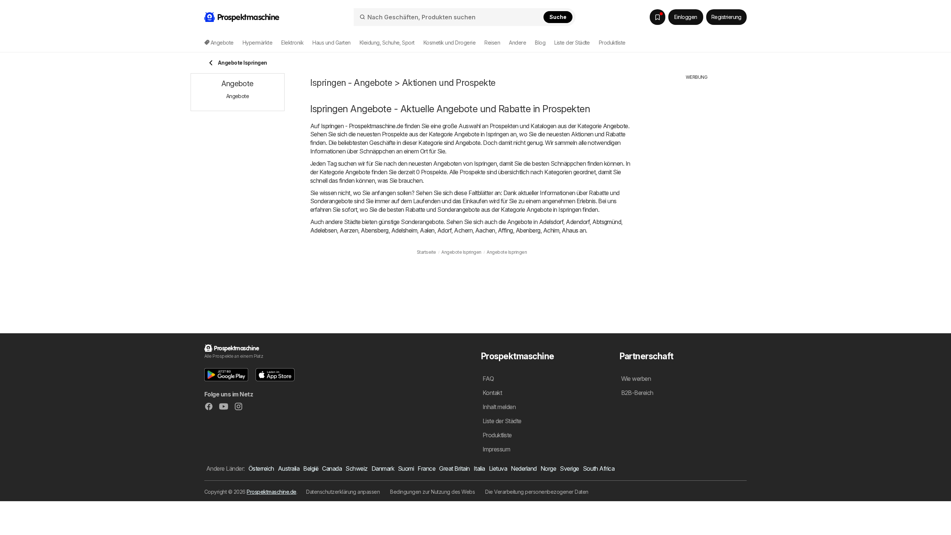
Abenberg (528, 230)
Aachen (485, 230)
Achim (551, 230)
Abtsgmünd (606, 222)
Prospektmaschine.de (271, 492)
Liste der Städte (572, 42)
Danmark (382, 468)
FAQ (488, 378)
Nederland (523, 468)
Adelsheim (404, 230)
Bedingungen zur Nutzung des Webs (432, 492)
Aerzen (349, 230)
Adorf (444, 230)
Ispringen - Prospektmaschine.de (362, 126)
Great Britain (454, 468)
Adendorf (578, 222)
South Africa (599, 468)
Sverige (569, 468)
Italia (479, 468)
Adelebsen (323, 230)
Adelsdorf (551, 222)
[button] (226, 374)
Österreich (261, 468)
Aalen (427, 230)
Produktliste (612, 42)
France (426, 468)
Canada (332, 468)
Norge (548, 468)
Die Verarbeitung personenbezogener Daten (536, 492)
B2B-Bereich (637, 392)
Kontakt (492, 392)
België (310, 468)
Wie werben (636, 378)
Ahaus (570, 230)
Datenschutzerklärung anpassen (343, 492)
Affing (505, 230)
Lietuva (498, 468)
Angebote (615, 126)
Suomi (406, 468)
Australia (288, 468)
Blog (540, 42)
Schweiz (356, 468)
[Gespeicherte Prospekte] (657, 17)
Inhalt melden (499, 407)
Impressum (496, 449)
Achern (463, 230)
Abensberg (374, 230)
